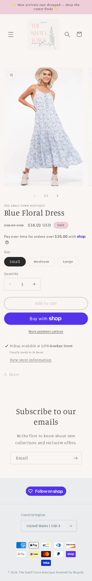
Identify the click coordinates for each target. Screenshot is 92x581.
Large (71, 262)
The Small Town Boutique (37, 572)
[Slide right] (57, 195)
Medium (44, 262)
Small (15, 261)
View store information (31, 360)
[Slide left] (34, 195)
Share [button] (14, 374)
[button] (11, 34)
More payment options (46, 331)
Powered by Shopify (70, 572)
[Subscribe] (76, 458)
